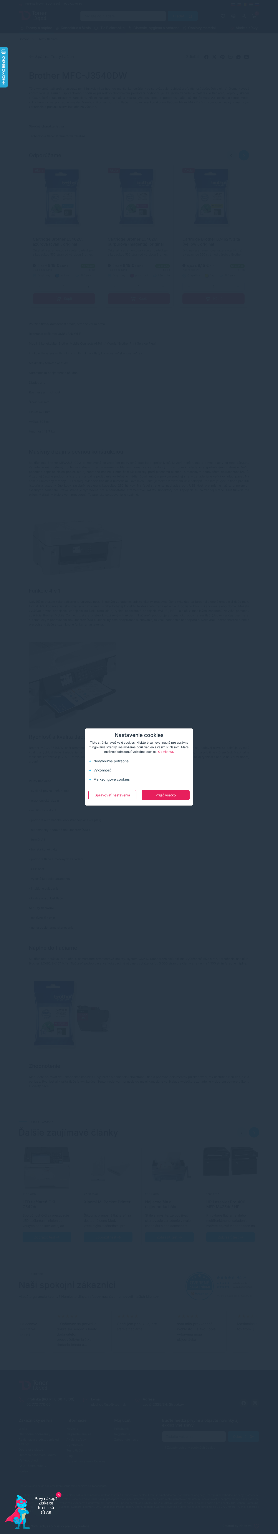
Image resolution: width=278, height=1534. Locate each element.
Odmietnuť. (166, 751)
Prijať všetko (166, 795)
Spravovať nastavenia (112, 795)
